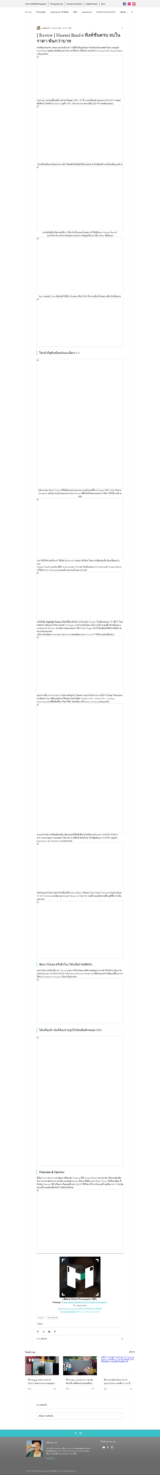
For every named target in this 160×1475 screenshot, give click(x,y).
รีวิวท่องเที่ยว (41, 12)
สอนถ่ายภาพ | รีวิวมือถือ (60, 12)
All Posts (28, 12)
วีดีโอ (75, 12)
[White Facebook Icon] (75, 1433)
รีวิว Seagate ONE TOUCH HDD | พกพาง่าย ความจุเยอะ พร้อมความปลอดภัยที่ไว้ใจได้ (41, 1382)
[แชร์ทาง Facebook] (38, 1331)
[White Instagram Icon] (80, 1433)
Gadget (40, 1323)
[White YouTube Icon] (103, 1447)
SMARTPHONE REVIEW (105, 12)
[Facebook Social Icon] (124, 3)
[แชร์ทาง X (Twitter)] (43, 1331)
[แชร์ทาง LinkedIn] (49, 1331)
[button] (132, 12)
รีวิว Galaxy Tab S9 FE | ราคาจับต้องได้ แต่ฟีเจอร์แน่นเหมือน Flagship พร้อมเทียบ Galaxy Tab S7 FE (79, 1382)
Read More (50, 1458)
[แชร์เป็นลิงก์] (55, 1331)
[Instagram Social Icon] (129, 3)
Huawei (41, 1318)
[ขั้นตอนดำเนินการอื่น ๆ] (122, 28)
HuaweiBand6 (53, 1318)
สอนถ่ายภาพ (87, 12)
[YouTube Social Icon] (133, 3)
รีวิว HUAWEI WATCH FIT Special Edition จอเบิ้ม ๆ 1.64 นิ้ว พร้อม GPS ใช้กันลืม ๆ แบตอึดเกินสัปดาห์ (117, 1382)
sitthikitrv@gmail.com (69, 1471)
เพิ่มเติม (123, 12)
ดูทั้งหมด (132, 1352)
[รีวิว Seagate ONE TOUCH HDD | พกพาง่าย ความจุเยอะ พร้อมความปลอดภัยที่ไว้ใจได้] (42, 1365)
